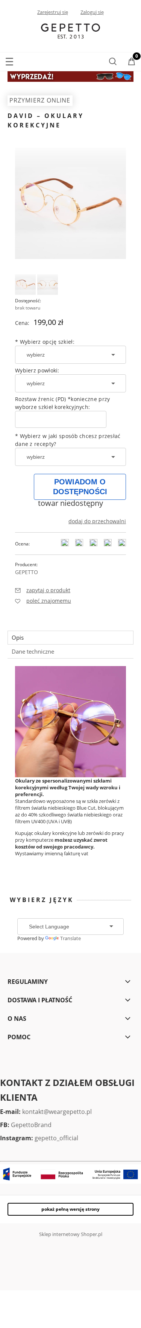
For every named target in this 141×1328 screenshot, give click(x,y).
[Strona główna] (70, 30)
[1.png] (25, 284)
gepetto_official (56, 1138)
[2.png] (47, 284)
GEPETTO (26, 572)
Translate (70, 938)
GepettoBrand (31, 1125)
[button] (9, 60)
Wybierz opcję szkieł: (44, 341)
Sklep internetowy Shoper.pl (70, 1234)
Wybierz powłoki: (37, 370)
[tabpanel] (70, 767)
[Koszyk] (131, 62)
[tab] (70, 638)
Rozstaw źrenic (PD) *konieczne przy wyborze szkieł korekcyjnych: (62, 403)
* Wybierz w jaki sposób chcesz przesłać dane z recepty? (68, 439)
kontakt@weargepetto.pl (57, 1111)
